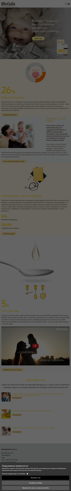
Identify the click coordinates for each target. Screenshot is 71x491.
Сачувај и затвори (35, 483)
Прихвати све (35, 478)
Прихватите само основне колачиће (35, 488)
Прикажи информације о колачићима (14, 474)
